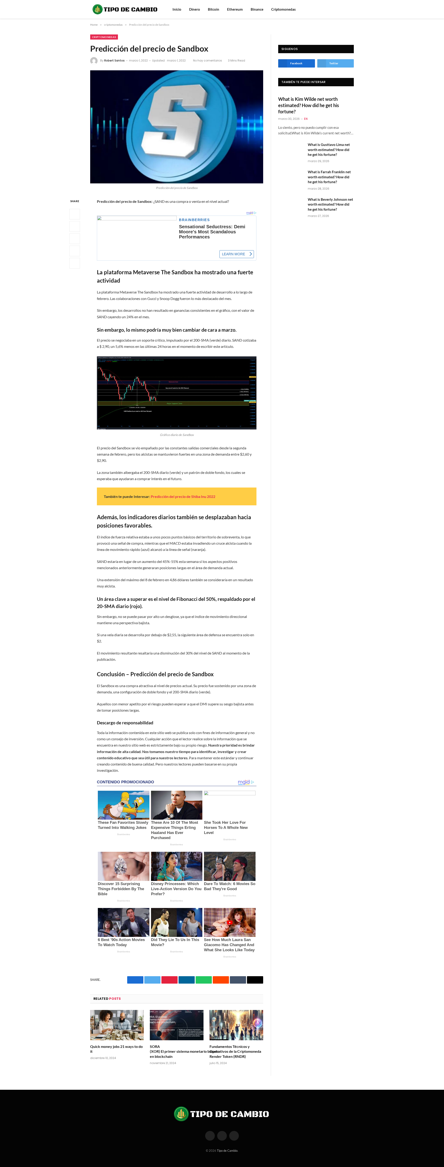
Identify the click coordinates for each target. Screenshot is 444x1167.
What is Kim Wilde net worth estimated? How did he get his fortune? (308, 105)
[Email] (74, 263)
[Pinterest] (74, 251)
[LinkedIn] (74, 238)
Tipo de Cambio (227, 1150)
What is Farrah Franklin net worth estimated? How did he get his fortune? (329, 177)
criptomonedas (104, 37)
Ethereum (235, 9)
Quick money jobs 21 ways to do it (116, 1049)
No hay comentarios (207, 60)
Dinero (194, 9)
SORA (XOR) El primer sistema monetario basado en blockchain (177, 1051)
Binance (257, 9)
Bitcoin (213, 9)
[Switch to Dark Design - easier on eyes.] (351, 9)
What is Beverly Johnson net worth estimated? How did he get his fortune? (330, 204)
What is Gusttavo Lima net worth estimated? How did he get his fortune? (329, 149)
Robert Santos (114, 60)
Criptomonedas (283, 9)
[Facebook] (74, 214)
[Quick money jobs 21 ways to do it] (117, 1025)
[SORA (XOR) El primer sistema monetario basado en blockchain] (177, 1025)
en (306, 119)
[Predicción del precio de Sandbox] (176, 126)
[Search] (345, 9)
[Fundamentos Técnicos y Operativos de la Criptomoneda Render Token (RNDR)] (236, 1025)
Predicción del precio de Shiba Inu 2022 (183, 496)
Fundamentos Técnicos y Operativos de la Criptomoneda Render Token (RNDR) (235, 1051)
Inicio (177, 9)
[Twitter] (74, 226)
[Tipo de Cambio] (125, 9)
